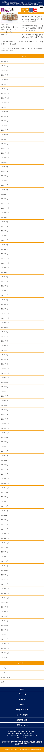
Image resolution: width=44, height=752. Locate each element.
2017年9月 (4, 547)
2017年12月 (5, 534)
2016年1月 (4, 639)
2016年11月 (5, 593)
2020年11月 (5, 373)
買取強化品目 (5, 677)
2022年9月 (4, 272)
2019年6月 (4, 451)
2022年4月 (4, 295)
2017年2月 (4, 579)
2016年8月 (4, 607)
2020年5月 (4, 401)
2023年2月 (4, 249)
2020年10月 (5, 378)
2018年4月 (4, 515)
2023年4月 (4, 240)
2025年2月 (4, 139)
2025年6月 (4, 121)
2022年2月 (4, 304)
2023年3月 (4, 245)
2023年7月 (4, 226)
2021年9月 (4, 327)
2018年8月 (4, 497)
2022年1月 (4, 309)
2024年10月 (5, 157)
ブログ (3, 673)
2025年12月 (5, 93)
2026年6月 (4, 66)
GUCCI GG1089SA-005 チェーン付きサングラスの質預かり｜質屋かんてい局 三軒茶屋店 (33, 28)
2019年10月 (5, 433)
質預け (3, 682)
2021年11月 (5, 318)
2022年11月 (5, 263)
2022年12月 (5, 258)
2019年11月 (5, 428)
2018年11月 (5, 483)
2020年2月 (4, 414)
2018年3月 (4, 520)
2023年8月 (4, 222)
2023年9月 (4, 217)
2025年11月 (5, 98)
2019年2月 (4, 469)
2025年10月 (5, 102)
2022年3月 (4, 300)
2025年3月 (4, 135)
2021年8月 (4, 332)
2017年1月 (4, 584)
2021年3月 (4, 355)
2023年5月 (4, 236)
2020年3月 (4, 410)
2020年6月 (4, 396)
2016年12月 (5, 589)
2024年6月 (4, 176)
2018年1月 (4, 529)
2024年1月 (4, 199)
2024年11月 (5, 153)
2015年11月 (5, 648)
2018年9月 (4, 492)
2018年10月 (5, 488)
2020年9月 (4, 382)
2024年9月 (4, 162)
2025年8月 (4, 112)
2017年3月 (4, 575)
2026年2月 (4, 84)
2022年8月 (4, 277)
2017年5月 (4, 566)
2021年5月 (4, 346)
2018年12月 (5, 479)
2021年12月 (5, 313)
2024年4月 (4, 185)
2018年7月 (4, 502)
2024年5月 (4, 180)
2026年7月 (4, 61)
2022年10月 (5, 268)
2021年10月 (5, 323)
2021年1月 (4, 364)
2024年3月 (4, 190)
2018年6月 (4, 506)
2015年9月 (4, 657)
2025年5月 (4, 125)
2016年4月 (4, 625)
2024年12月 (5, 148)
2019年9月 (4, 437)
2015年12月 (5, 644)
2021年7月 (4, 336)
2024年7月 (4, 171)
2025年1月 (4, 144)
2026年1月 (4, 89)
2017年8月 (4, 552)
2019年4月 (4, 460)
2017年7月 (4, 557)
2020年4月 (4, 405)
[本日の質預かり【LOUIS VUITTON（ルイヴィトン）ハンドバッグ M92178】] (9, 22)
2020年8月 (4, 387)
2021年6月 (4, 341)
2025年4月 (4, 130)
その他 (3, 668)
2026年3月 (4, 80)
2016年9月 (4, 602)
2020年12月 (5, 368)
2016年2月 (4, 634)
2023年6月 (4, 231)
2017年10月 (5, 543)
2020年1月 (4, 419)
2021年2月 (4, 359)
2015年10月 (5, 653)
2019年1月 (4, 474)
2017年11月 (5, 538)
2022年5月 (4, 291)
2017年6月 (4, 561)
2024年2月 (4, 194)
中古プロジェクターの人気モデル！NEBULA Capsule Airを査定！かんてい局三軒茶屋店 (33, 19)
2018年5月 (4, 511)
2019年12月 (5, 423)
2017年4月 (4, 570)
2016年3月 (4, 630)
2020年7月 (4, 391)
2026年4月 (4, 75)
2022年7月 (4, 281)
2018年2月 (4, 524)
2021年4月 (4, 350)
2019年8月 (4, 442)
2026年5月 (4, 70)
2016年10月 (5, 598)
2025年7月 (4, 116)
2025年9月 (4, 107)
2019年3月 (4, 465)
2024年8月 (4, 167)
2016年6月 (4, 616)
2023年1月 (4, 254)
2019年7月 (4, 446)
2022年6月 (4, 286)
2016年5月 (4, 621)
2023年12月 (5, 203)
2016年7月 (4, 612)
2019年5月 (4, 456)
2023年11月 (5, 208)
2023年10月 (5, 213)
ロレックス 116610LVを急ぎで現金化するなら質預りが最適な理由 (33, 36)
